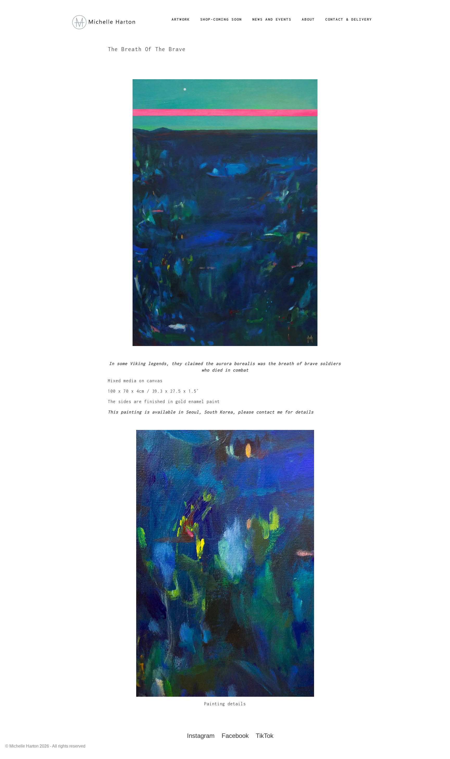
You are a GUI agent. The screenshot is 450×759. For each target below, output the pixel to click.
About (308, 19)
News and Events (271, 19)
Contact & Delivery (348, 19)
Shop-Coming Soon (221, 19)
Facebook (235, 735)
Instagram (201, 735)
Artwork (181, 19)
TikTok (264, 735)
